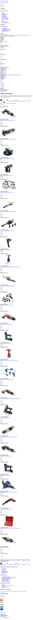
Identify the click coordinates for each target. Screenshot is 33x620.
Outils (3, 12)
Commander (3, 569)
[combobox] (4, 10)
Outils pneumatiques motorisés (6, 29)
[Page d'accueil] (3, 9)
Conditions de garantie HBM (6, 581)
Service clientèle (6, 2)
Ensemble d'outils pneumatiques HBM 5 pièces (6, 379)
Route (3, 587)
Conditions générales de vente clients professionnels (9, 577)
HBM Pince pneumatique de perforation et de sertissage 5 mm (8, 436)
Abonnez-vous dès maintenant (4, 593)
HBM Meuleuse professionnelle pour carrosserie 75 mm (8, 139)
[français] (2, 6)
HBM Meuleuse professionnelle (4, 547)
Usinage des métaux (5, 16)
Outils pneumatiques (5, 26)
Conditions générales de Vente (6, 576)
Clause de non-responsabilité (6, 579)
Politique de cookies (5, 580)
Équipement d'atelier (5, 14)
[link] (4, 35)
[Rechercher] (8, 11)
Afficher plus (2, 98)
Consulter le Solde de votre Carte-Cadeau (7, 585)
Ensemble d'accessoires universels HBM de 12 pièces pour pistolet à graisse (10, 528)
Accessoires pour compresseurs (6, 30)
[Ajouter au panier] (0, 235)
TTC (1, 5)
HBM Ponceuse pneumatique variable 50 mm (6, 324)
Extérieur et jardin (4, 17)
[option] (3, 564)
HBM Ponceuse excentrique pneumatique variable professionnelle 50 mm (10, 398)
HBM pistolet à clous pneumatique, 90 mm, (6, 249)
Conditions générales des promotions (7, 578)
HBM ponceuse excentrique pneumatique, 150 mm (7, 158)
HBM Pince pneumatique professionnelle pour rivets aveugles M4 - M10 (10, 266)
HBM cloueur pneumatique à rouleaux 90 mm (6, 175)
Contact (3, 573)
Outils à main (4, 13)
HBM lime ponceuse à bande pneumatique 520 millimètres (8, 211)
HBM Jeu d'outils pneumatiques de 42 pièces (6, 192)
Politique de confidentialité (4, 615)
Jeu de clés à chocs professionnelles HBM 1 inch (7, 230)
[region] (16, 101)
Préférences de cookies (4, 616)
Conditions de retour (5, 572)
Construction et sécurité (5, 18)
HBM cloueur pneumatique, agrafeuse (5, 343)
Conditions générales (3, 614)
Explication (8, 67)
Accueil (3, 20)
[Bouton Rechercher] (8, 10)
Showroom (3, 586)
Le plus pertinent (5, 106)
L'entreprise (2, 2)
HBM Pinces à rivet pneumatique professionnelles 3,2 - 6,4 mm (9, 360)
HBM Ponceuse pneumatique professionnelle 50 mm (7, 120)
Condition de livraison (5, 571)
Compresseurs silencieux (5, 28)
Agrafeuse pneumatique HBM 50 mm (5, 417)
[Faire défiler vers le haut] (0, 619)
